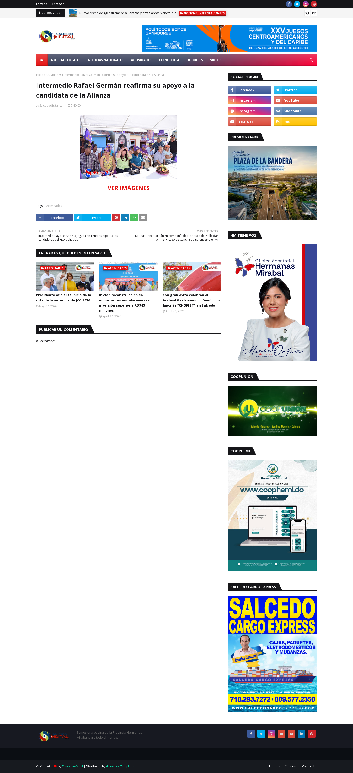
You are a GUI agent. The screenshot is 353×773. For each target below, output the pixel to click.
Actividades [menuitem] (141, 60)
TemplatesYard (72, 766)
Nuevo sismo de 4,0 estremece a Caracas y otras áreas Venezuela (127, 13)
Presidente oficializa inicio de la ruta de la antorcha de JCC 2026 (63, 297)
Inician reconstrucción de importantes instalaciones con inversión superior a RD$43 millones (125, 303)
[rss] (295, 121)
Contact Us (309, 766)
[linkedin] (301, 734)
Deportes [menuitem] (195, 60)
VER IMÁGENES (129, 188)
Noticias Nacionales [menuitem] (106, 60)
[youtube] (295, 100)
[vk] (295, 111)
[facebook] (289, 4)
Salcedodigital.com (52, 106)
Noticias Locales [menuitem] (66, 60)
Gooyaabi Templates (120, 766)
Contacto (58, 4)
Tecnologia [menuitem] (169, 60)
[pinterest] (314, 4)
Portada (41, 4)
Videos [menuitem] (216, 60)
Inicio (39, 75)
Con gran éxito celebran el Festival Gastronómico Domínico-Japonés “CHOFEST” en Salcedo (191, 300)
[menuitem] (42, 60)
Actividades (53, 75)
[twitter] (297, 4)
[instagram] (306, 4)
